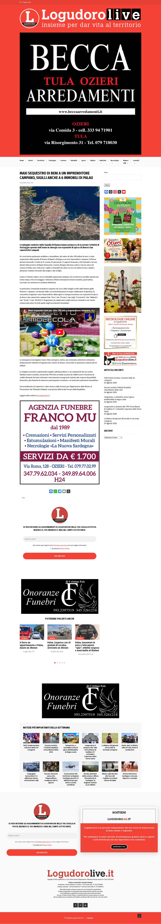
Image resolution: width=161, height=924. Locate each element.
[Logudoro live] (80, 19)
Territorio (40, 160)
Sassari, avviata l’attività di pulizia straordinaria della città (117, 388)
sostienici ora (119, 847)
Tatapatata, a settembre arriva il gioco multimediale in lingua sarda (119, 398)
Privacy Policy (64, 549)
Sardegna (52, 160)
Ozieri (30, 160)
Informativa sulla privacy (60, 545)
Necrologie (115, 160)
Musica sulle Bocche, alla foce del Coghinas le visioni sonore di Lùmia (110, 777)
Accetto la (60, 549)
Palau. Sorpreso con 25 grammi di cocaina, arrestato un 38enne (59, 645)
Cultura (92, 160)
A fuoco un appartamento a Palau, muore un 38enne (31, 645)
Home (22, 160)
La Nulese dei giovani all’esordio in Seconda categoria (121, 419)
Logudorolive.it (44, 395)
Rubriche (103, 160)
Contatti (136, 160)
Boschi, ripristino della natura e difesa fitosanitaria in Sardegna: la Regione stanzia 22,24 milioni (90, 779)
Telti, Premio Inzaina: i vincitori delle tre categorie (119, 379)
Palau (23, 498)
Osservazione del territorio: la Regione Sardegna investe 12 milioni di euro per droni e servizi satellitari (71, 779)
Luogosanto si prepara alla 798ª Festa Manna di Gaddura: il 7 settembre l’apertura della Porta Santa (122, 409)
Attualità (74, 160)
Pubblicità (90, 918)
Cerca (106, 172)
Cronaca (63, 160)
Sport (83, 160)
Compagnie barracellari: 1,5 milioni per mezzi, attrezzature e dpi (31, 777)
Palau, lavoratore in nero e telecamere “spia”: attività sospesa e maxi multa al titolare (87, 646)
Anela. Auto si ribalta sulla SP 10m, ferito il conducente (130, 747)
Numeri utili (125, 161)
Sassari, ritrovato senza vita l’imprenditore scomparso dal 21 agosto (51, 778)
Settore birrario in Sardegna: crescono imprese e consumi (129, 776)
